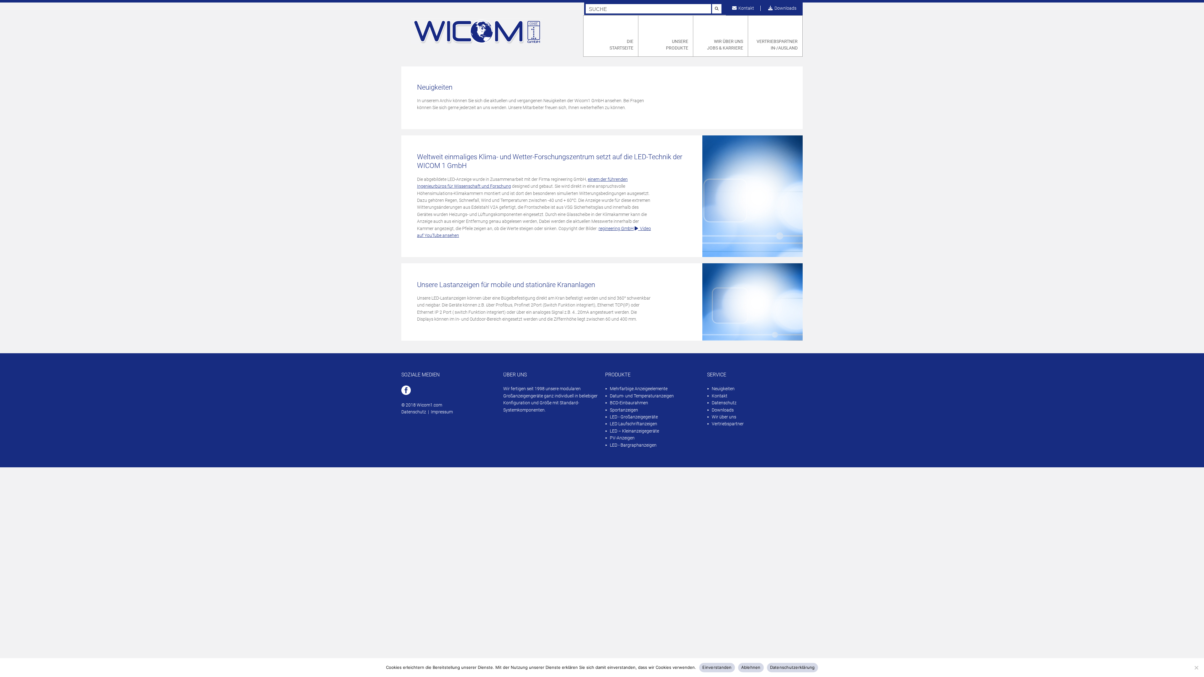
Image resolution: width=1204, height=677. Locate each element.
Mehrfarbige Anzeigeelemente (639, 388)
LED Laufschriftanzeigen (633, 424)
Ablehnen (751, 667)
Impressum (442, 412)
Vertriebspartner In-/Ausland (777, 45)
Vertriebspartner (728, 424)
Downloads (784, 8)
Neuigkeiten (723, 388)
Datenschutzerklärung (792, 667)
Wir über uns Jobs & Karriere (725, 45)
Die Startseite (621, 45)
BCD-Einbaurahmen (629, 403)
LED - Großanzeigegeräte (634, 417)
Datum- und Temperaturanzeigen (642, 396)
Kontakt (745, 8)
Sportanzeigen (624, 410)
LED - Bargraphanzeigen (633, 445)
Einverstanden (716, 667)
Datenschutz (413, 412)
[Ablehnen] (1196, 667)
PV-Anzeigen (622, 438)
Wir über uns (724, 417)
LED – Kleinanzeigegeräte (634, 431)
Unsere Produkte (677, 45)
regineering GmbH (616, 228)
